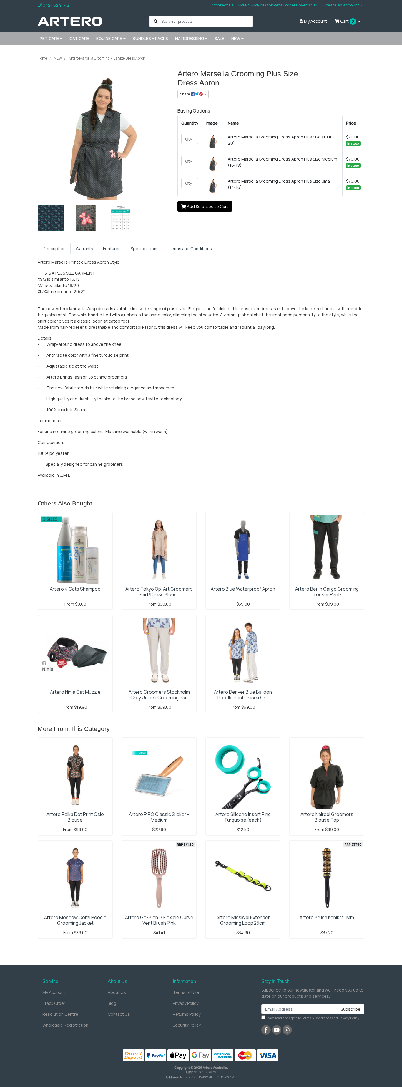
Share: (185, 94)
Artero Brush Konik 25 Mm (327, 917)
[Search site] (156, 21)
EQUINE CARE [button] (109, 38)
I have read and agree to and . (312, 1018)
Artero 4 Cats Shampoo (75, 589)
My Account (53, 992)
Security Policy (187, 1025)
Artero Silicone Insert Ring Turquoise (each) (243, 817)
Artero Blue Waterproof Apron (243, 589)
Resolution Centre (60, 1014)
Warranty (84, 248)
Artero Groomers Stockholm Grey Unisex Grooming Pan (159, 695)
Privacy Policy (185, 1003)
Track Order (53, 1003)
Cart (346, 21)
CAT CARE (79, 38)
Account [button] (315, 21)
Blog (112, 1003)
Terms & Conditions (316, 1018)
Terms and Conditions (190, 248)
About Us (117, 992)
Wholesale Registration (65, 1025)
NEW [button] (235, 38)
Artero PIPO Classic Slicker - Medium (159, 817)
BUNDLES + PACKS (150, 38)
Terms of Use (186, 992)
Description (54, 248)
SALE (219, 38)
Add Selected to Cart (207, 206)
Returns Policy (186, 1014)
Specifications (145, 248)
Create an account (341, 5)
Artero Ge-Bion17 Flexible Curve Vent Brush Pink (159, 920)
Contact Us (223, 5)
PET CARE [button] (49, 38)
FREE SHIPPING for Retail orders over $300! (278, 5)
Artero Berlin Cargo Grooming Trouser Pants (327, 592)
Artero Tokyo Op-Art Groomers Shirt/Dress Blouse (159, 592)
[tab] (54, 248)
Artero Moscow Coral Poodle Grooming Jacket (75, 920)
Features (112, 248)
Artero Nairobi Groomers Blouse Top (326, 817)
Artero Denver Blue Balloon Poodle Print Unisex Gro (243, 695)
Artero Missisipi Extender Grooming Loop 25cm (243, 920)
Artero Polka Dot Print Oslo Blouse (75, 817)
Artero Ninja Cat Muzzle (75, 692)
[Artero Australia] (70, 21)
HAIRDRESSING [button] (189, 38)
